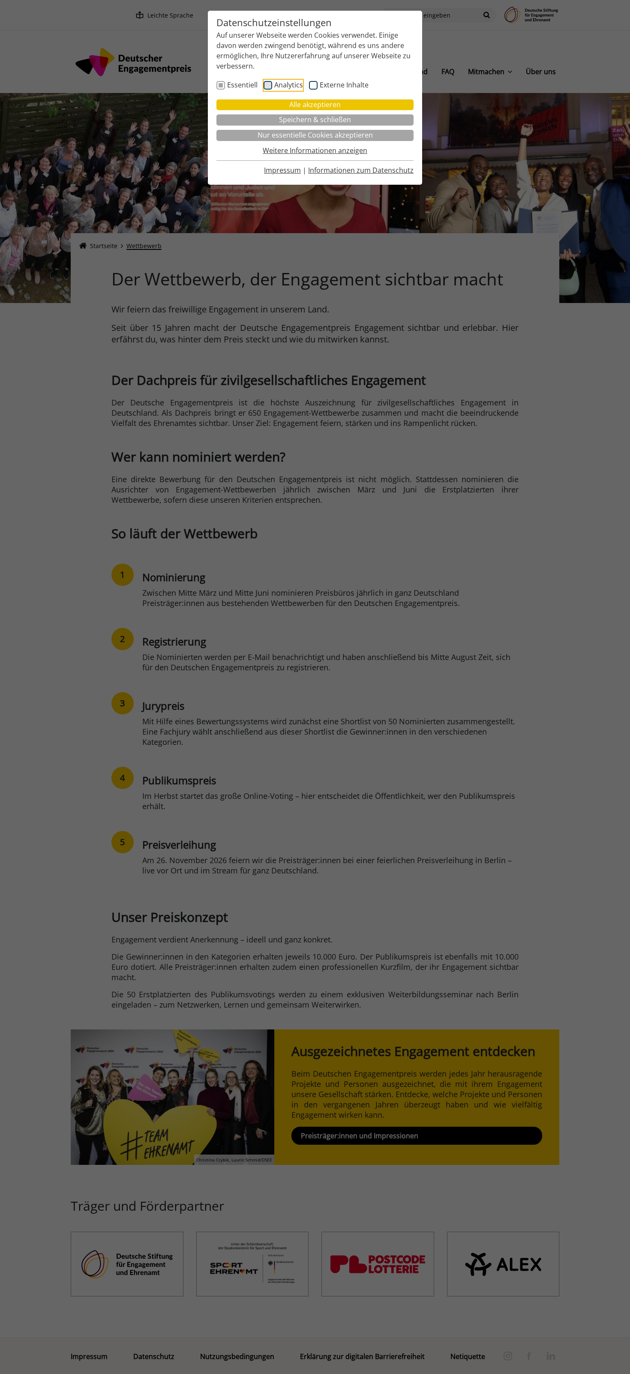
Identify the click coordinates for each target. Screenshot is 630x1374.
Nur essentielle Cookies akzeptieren (315, 135)
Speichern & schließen (315, 119)
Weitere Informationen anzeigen (315, 150)
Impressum (282, 170)
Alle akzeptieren (315, 104)
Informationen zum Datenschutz (361, 170)
